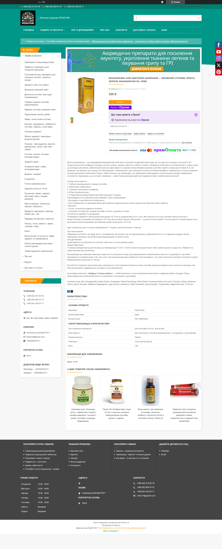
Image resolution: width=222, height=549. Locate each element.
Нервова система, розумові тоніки (40, 109)
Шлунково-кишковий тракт (36, 90)
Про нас (105, 30)
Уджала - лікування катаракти (130, 451)
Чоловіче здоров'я (33, 131)
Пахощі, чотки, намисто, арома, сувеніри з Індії (39, 224)
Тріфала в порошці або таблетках (40, 454)
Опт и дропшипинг (82, 30)
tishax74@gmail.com (35, 337)
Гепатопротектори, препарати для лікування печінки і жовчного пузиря (40, 77)
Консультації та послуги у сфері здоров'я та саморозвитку (39, 237)
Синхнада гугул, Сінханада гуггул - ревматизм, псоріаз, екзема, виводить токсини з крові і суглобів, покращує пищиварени (83, 415)
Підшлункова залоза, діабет (37, 114)
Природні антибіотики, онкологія (39, 219)
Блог (164, 30)
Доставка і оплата (144, 30)
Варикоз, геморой (33, 174)
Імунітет (74, 454)
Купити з (115, 107)
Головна (28, 30)
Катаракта (75, 465)
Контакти (121, 30)
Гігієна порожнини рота (35, 184)
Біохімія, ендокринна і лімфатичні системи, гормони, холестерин (40, 125)
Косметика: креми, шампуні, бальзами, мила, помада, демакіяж (37, 196)
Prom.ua (125, 523)
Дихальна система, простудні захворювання (38, 95)
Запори (74, 458)
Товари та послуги (51, 30)
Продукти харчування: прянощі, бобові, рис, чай (39, 212)
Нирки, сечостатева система (38, 119)
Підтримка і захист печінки (37, 458)
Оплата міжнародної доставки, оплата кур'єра (39, 244)
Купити (120, 102)
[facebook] (68, 292)
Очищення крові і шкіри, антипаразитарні (36, 167)
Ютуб (163, 454)
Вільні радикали (78, 462)
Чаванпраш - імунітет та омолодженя (133, 454)
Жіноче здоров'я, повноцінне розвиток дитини (38, 137)
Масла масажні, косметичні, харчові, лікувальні (37, 205)
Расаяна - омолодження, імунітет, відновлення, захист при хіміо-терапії (40, 147)
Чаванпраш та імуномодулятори (39, 62)
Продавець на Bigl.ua (111, 525)
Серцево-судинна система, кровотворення (37, 103)
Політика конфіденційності (134, 528)
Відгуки (28, 262)
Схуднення (30, 179)
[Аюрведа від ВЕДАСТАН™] (27, 17)
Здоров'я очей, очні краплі (37, 85)
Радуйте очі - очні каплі (35, 462)
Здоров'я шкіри (31, 162)
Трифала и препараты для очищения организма (37, 68)
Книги (27, 231)
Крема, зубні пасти (33, 465)
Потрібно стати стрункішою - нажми (42, 469)
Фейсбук (165, 451)
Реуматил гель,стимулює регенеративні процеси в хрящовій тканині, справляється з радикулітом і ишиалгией (184, 415)
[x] (72, 292)
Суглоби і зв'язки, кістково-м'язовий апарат (68, 41)
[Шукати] (199, 18)
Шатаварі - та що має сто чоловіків (132, 458)
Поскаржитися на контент (111, 528)
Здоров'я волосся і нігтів (36, 188)
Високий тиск (77, 451)
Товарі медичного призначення (39, 251)
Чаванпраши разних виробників (40, 451)
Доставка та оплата (34, 268)
